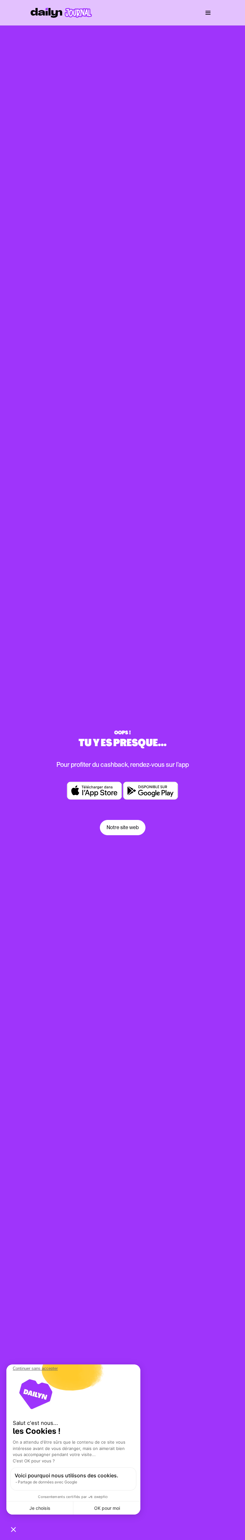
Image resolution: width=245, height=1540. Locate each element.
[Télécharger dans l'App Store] (94, 791)
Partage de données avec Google (47, 1482)
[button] (13, 1529)
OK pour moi (107, 1508)
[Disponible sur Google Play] (150, 791)
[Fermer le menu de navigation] (208, 12)
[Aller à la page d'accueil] (61, 13)
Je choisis (39, 1508)
